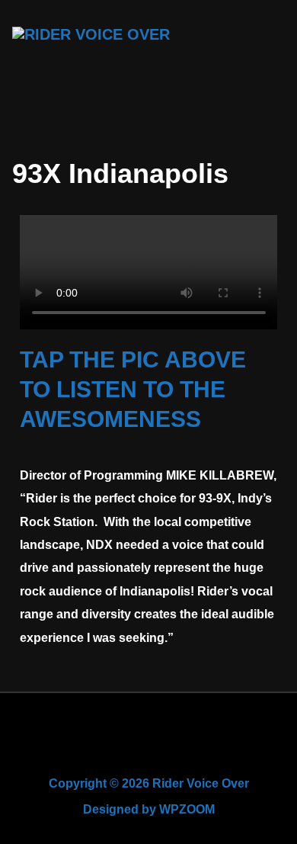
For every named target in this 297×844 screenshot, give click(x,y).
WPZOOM (187, 809)
